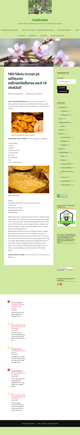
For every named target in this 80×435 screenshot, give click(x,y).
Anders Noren (54, 423)
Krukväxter (64, 111)
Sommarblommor (66, 181)
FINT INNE (62, 107)
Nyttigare (64, 141)
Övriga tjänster (33, 35)
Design (63, 160)
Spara (62, 126)
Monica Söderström (16, 93)
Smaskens (39, 93)
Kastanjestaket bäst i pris (57, 35)
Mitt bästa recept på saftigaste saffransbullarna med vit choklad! (27, 80)
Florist (61, 119)
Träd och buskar (65, 185)
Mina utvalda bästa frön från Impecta (18, 350)
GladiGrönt (40, 20)
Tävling (77, 30)
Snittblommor (65, 115)
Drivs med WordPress (28, 423)
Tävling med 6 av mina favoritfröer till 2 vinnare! (17, 306)
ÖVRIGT (28, 93)
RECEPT (33, 93)
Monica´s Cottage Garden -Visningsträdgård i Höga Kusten (38, 30)
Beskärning (22, 35)
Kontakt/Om (43, 35)
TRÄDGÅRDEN (63, 152)
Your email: (60, 78)
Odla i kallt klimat (66, 167)
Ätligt (62, 156)
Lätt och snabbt (65, 137)
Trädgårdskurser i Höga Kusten (9, 30)
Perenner (63, 177)
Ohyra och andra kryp (67, 171)
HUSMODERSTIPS (64, 122)
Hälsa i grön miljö (66, 164)
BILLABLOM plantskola (64, 30)
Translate (70, 270)
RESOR (61, 149)
